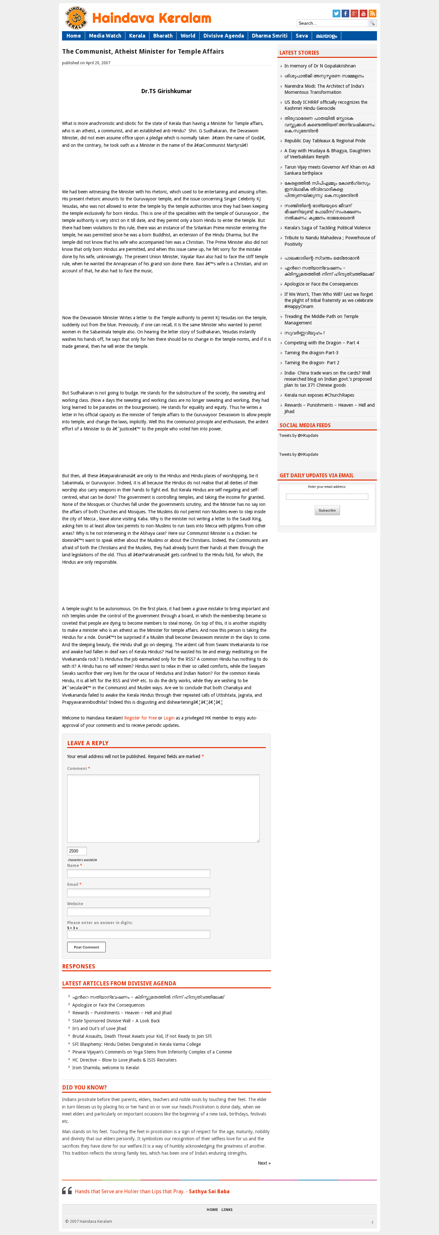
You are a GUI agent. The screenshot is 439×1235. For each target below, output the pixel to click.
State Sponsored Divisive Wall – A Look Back (116, 1020)
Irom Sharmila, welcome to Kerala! (105, 1067)
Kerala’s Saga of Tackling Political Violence (327, 227)
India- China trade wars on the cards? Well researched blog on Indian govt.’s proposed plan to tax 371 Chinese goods (328, 379)
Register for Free (140, 717)
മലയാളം (326, 36)
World (188, 36)
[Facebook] (345, 16)
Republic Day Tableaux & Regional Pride (324, 140)
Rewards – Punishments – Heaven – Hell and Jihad (122, 1012)
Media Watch (105, 36)
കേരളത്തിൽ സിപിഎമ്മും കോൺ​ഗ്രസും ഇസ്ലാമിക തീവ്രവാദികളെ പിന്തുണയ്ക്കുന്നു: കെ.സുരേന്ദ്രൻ (327, 189)
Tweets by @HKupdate (298, 435)
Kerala (137, 36)
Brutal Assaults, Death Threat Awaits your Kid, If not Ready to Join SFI (142, 1036)
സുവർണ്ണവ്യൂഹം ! (304, 332)
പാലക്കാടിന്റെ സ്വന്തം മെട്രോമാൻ (321, 257)
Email (74, 884)
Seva (302, 36)
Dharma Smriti (270, 36)
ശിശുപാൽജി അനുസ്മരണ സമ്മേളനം (324, 75)
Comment (78, 768)
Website (75, 904)
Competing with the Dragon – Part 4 (321, 342)
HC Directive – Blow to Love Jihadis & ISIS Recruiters (124, 1060)
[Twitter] (336, 16)
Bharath (163, 36)
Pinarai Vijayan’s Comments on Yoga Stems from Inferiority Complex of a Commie (152, 1051)
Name (74, 865)
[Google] (354, 16)
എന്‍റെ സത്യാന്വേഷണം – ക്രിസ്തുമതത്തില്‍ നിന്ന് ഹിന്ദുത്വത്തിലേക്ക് (148, 997)
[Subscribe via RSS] (372, 16)
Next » (264, 1163)
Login (169, 717)
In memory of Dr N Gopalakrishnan (320, 65)
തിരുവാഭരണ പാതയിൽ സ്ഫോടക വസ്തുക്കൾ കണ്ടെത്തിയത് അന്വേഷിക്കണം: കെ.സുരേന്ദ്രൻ (329, 124)
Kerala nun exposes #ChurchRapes (319, 395)
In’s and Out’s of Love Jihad (99, 1028)
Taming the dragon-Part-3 (311, 352)
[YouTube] (363, 16)
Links (227, 1210)
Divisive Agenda (223, 36)
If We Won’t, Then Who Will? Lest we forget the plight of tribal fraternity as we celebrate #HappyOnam (328, 300)
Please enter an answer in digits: (100, 923)
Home (74, 36)
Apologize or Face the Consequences (108, 1005)
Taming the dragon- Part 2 (311, 362)
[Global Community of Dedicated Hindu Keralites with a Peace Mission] (137, 29)
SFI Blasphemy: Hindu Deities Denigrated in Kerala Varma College (136, 1044)
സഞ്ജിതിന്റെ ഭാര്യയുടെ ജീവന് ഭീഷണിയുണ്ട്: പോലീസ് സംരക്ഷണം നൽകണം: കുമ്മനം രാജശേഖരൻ (322, 211)
